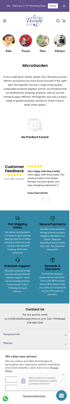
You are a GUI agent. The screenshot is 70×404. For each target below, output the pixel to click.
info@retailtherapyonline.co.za (25, 318)
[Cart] (64, 21)
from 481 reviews (14, 178)
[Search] (58, 21)
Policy (52, 5)
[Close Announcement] (64, 6)
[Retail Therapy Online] (34, 21)
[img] (14, 175)
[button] (5, 21)
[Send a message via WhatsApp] (5, 398)
